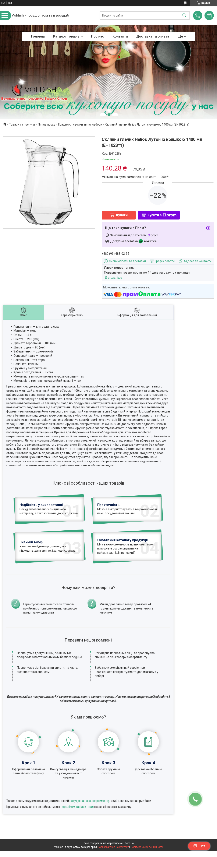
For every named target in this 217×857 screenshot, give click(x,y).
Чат (202, 846)
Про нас (97, 36)
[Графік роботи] (209, 15)
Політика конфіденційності (147, 847)
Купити (122, 215)
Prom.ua (129, 843)
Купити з (154, 215)
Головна (38, 36)
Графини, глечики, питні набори (80, 124)
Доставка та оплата (152, 36)
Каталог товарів (66, 36)
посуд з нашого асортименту (90, 800)
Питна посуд (46, 124)
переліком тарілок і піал (77, 806)
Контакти (120, 36)
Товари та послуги (22, 124)
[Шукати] (184, 16)
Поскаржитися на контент (113, 847)
